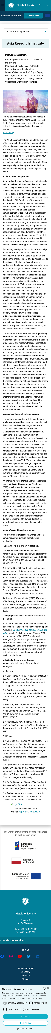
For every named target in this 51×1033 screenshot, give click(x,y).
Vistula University (26, 5)
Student (18, 15)
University (25, 972)
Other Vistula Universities (12, 940)
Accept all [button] (25, 1017)
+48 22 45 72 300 (29, 929)
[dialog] (25, 1009)
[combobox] (44, 988)
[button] (25, 1028)
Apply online (33, 15)
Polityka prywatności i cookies (30, 998)
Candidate (7, 15)
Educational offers (25, 968)
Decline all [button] (25, 1023)
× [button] (48, 988)
